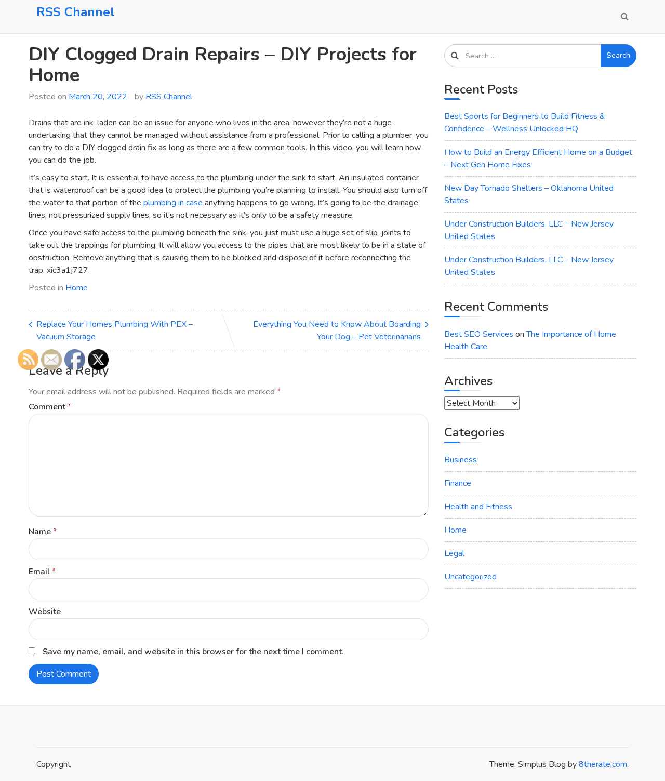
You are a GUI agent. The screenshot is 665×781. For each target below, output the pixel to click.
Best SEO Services (478, 334)
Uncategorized (470, 577)
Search (618, 55)
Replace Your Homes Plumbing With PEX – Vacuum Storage (114, 330)
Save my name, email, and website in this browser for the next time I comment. (193, 651)
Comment (50, 407)
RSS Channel (75, 12)
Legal (454, 553)
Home (76, 288)
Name (43, 531)
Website (45, 611)
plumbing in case (173, 202)
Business (460, 460)
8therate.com (603, 764)
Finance (457, 483)
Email (42, 571)
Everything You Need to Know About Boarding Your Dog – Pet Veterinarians (337, 330)
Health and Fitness (478, 506)
